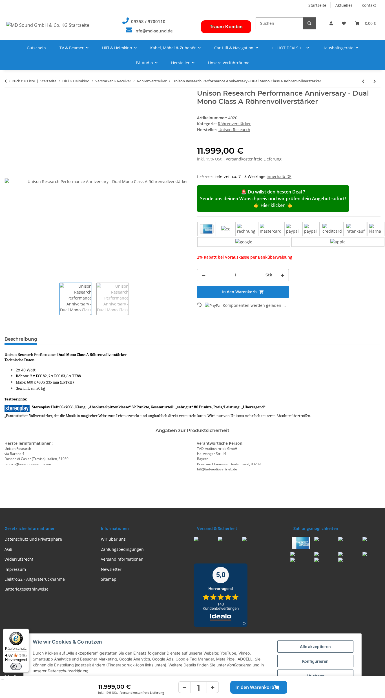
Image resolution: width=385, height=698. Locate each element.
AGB (8, 549)
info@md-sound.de (153, 31)
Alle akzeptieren (315, 646)
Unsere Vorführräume (228, 62)
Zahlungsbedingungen (122, 549)
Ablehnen (315, 675)
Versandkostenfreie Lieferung (142, 692)
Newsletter (111, 569)
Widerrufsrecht (19, 559)
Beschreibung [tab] (21, 339)
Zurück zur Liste (21, 80)
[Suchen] (309, 23)
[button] (331, 23)
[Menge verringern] (185, 687)
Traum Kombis (226, 26)
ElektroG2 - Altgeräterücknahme (35, 579)
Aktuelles (344, 5)
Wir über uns (113, 539)
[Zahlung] (291, 234)
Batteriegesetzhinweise (26, 589)
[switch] (16, 666)
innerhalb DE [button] (279, 176)
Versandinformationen (122, 559)
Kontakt (369, 5)
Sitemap (108, 579)
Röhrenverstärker (234, 123)
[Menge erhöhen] (212, 687)
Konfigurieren (315, 661)
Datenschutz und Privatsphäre (33, 539)
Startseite (317, 5)
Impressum (15, 569)
